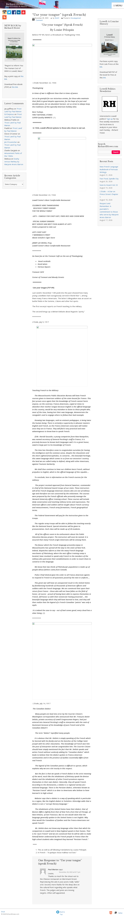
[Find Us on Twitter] (9, 12)
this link (15, 87)
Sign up (110, 119)
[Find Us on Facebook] (14, 12)
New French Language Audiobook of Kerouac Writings (109, 169)
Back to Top (62, 912)
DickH (57, 18)
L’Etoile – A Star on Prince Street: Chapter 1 (109, 194)
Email (3, 912)
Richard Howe (14, 4)
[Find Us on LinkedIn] (19, 12)
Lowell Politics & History (16, 6)
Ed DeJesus (9, 114)
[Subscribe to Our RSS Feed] (4, 17)
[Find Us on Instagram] (4, 12)
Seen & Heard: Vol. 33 (109, 185)
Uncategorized (76, 18)
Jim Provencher (10, 142)
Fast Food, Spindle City (109, 178)
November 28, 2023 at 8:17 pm (69, 872)
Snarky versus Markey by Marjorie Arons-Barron (13, 162)
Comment (39, 20)
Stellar (120, 913)
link (101, 67)
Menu (118, 5)
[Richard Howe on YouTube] (23, 12)
